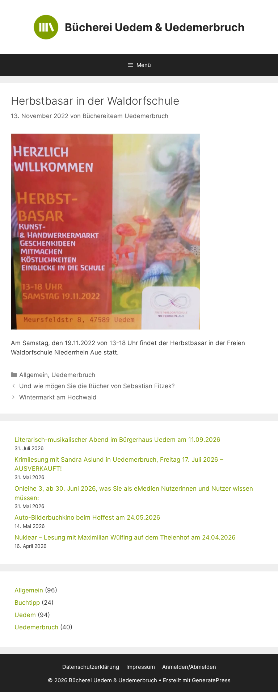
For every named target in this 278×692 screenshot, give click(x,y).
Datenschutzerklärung (90, 666)
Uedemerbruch (73, 374)
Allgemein (33, 374)
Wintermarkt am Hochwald (58, 397)
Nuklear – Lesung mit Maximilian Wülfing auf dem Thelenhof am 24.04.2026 (125, 537)
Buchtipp (27, 602)
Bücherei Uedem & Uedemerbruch (155, 27)
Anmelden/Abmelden (189, 666)
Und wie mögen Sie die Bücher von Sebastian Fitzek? (97, 386)
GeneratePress (211, 680)
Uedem (25, 614)
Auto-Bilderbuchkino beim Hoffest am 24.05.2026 (87, 517)
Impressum (140, 666)
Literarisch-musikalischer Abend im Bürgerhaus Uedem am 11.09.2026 (117, 439)
